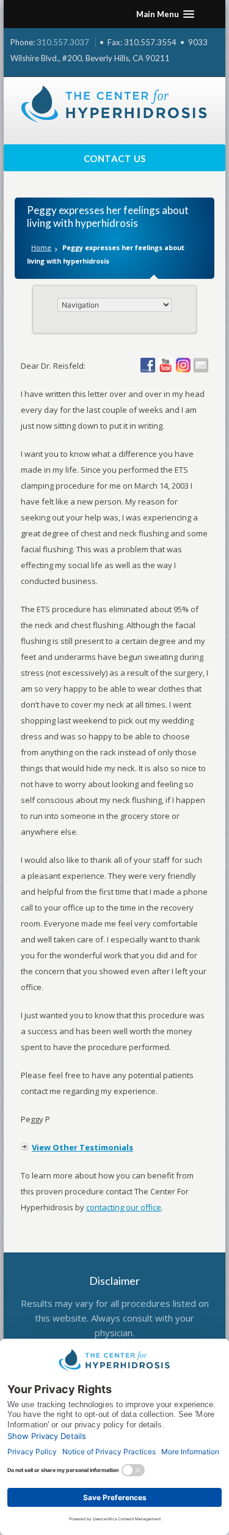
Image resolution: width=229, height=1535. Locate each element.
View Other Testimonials (82, 1147)
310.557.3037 (63, 42)
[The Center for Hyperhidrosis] (115, 104)
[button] (165, 14)
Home (41, 247)
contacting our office (123, 1207)
